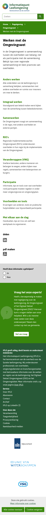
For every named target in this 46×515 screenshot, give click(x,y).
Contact (6, 398)
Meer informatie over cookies (23, 503)
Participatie (9, 182)
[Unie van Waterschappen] (23, 463)
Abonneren (8, 395)
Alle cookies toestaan (13, 509)
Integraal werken (12, 101)
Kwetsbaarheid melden (13, 426)
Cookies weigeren (34, 509)
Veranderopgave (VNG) (16, 159)
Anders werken (11, 79)
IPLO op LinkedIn (11, 405)
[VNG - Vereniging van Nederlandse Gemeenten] (23, 484)
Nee (9, 277)
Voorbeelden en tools (15, 201)
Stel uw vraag (21, 334)
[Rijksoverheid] (23, 443)
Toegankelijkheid (10, 416)
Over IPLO (18, 385)
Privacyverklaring (10, 420)
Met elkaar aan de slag (15, 217)
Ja (8, 273)
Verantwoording (10, 413)
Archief (6, 402)
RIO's (6, 137)
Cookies (6, 423)
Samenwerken (11, 117)
